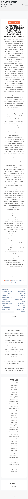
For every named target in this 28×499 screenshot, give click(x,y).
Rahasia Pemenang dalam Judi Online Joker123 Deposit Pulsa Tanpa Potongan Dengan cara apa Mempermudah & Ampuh (20, 300)
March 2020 (14, 450)
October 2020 (14, 434)
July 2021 (14, 413)
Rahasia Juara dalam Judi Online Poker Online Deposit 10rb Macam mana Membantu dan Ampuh (14, 336)
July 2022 (14, 385)
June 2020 (14, 443)
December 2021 (14, 401)
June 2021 (14, 415)
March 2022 (14, 394)
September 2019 (14, 464)
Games (7, 280)
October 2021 (14, 406)
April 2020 (14, 448)
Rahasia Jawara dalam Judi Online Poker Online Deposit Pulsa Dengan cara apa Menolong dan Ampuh (14, 368)
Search (14, 316)
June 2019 (14, 471)
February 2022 (14, 397)
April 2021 (14, 420)
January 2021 (14, 427)
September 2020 (14, 436)
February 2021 (14, 425)
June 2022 (14, 387)
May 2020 (14, 446)
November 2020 (14, 432)
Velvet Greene (9, 2)
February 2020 (14, 453)
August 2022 (14, 383)
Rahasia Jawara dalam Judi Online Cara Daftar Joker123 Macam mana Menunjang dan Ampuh (14, 361)
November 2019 (14, 460)
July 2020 (14, 441)
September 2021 (14, 408)
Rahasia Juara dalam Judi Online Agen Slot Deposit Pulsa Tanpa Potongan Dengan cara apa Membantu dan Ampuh (7, 299)
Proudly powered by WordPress (14, 494)
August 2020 (14, 439)
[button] (26, 5)
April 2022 (14, 392)
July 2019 (14, 469)
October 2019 (14, 462)
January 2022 (14, 399)
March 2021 (14, 422)
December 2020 (14, 429)
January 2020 (14, 455)
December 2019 (14, 457)
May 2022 (14, 390)
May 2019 (14, 474)
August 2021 (14, 411)
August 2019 (14, 467)
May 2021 (14, 418)
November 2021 (14, 404)
